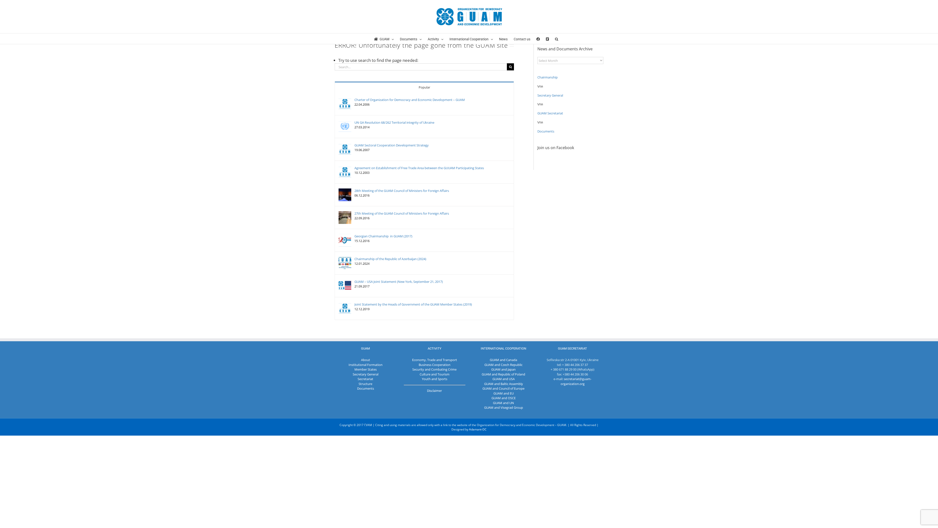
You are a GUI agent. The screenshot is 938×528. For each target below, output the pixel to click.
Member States (365, 369)
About (365, 360)
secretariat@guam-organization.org (576, 381)
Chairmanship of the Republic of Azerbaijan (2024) (390, 259)
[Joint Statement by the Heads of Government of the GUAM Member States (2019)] (345, 304)
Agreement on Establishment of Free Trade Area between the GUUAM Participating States (419, 168)
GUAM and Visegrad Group (503, 407)
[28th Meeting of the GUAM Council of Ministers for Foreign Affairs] (345, 190)
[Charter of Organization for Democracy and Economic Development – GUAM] (345, 100)
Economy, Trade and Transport (434, 360)
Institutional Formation (366, 365)
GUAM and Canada (503, 360)
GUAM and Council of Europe (503, 388)
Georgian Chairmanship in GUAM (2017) (383, 236)
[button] (556, 38)
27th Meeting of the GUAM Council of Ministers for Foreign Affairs (401, 213)
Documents (545, 131)
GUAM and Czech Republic (503, 365)
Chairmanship (547, 77)
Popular (424, 87)
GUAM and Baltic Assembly (503, 384)
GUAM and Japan (503, 369)
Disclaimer (434, 390)
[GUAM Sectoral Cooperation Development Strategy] (345, 145)
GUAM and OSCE (503, 398)
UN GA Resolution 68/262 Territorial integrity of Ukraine (394, 122)
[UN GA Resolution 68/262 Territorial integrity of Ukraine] (345, 122)
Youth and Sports (434, 379)
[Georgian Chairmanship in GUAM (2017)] (345, 236)
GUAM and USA (503, 379)
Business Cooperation (434, 365)
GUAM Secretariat (550, 113)
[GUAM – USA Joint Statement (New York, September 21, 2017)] (345, 281)
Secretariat (365, 379)
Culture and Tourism (434, 374)
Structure (365, 384)
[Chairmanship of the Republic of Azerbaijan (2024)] (345, 259)
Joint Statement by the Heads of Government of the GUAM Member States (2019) (413, 304)
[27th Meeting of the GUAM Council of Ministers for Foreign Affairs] (345, 213)
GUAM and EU (503, 393)
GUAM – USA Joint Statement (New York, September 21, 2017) (398, 281)
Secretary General (550, 95)
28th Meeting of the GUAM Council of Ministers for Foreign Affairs (401, 190)
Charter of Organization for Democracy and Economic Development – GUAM (409, 100)
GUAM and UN (503, 403)
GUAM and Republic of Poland (503, 374)
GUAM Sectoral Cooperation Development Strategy (391, 145)
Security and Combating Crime (434, 369)
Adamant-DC (478, 429)
